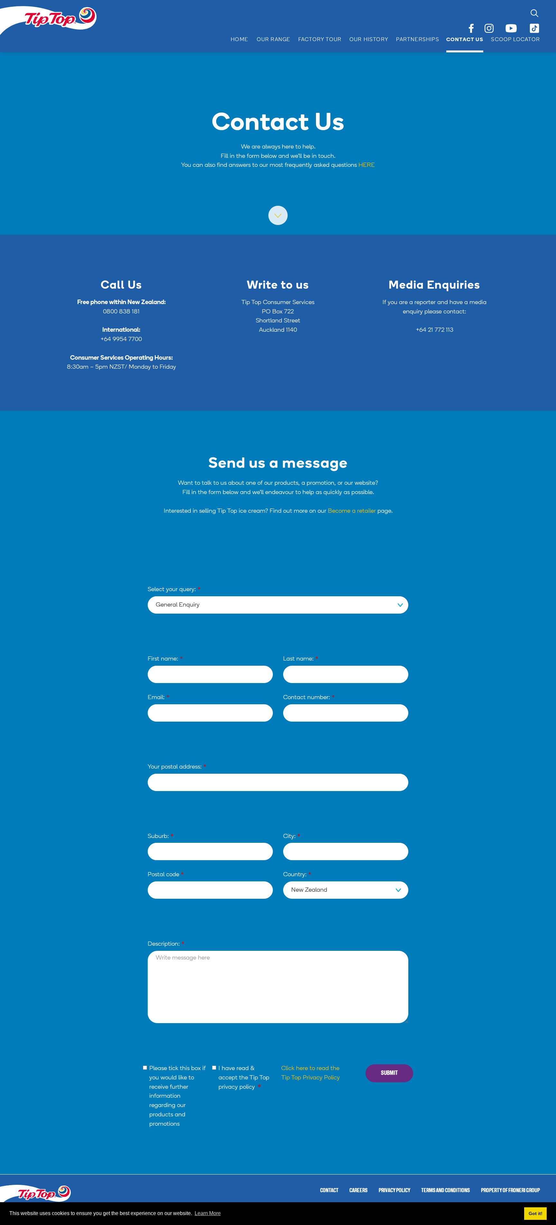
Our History (368, 39)
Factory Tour (319, 39)
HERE (366, 165)
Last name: (300, 659)
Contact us (464, 39)
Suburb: (160, 836)
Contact (329, 1190)
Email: (158, 698)
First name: (165, 659)
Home (239, 39)
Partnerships (417, 39)
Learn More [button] (208, 1213)
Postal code (166, 875)
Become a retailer (352, 511)
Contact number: (309, 698)
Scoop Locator (515, 39)
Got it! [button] (535, 1213)
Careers (358, 1190)
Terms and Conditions (445, 1190)
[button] (269, 40)
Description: (166, 944)
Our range (274, 39)
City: (291, 836)
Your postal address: (177, 767)
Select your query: (174, 590)
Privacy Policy (394, 1190)
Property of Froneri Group (510, 1190)
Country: (297, 875)
